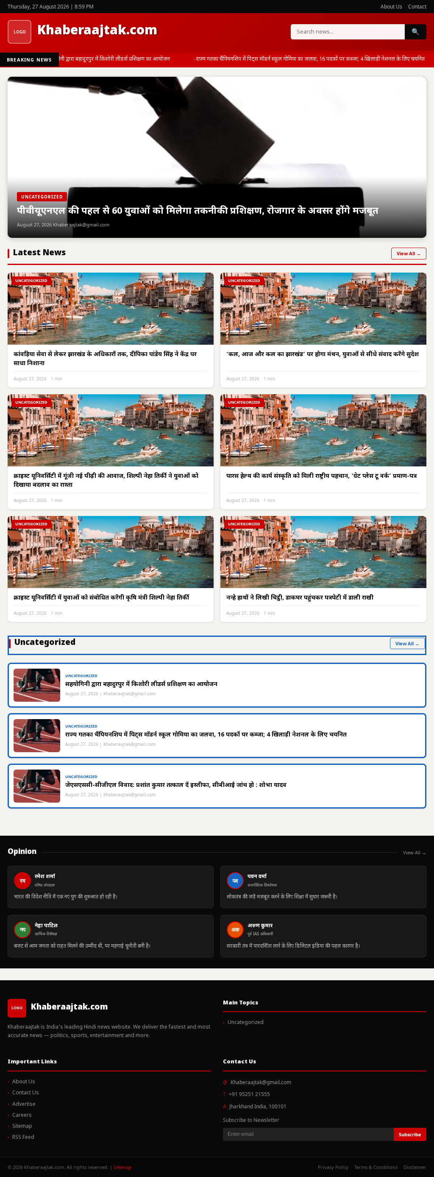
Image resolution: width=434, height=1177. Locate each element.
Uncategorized (246, 1022)
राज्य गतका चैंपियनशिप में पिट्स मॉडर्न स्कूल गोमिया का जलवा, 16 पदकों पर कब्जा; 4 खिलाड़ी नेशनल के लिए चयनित (307, 59)
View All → (409, 253)
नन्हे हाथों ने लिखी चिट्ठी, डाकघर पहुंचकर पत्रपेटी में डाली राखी (299, 598)
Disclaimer (414, 1167)
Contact (417, 6)
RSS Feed (23, 1137)
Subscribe (410, 1134)
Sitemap (22, 1126)
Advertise (24, 1104)
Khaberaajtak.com (97, 31)
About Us (391, 6)
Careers (22, 1115)
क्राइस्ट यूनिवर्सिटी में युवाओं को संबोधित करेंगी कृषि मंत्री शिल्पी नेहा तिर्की (101, 598)
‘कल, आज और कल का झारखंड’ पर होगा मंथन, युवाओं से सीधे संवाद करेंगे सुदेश (322, 355)
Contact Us (25, 1093)
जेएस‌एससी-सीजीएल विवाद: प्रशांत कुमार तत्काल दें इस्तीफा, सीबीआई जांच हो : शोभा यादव (176, 785)
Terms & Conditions (376, 1167)
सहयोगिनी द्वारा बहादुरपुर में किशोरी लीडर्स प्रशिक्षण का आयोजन (104, 59)
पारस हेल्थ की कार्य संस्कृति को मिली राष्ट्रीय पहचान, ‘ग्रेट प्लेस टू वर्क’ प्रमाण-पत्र (321, 476)
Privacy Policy (333, 1167)
